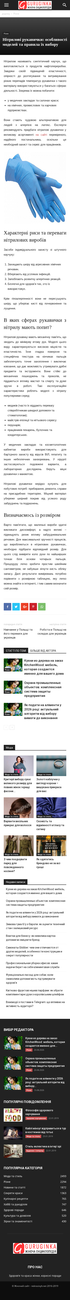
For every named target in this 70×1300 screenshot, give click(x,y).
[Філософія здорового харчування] (13, 1115)
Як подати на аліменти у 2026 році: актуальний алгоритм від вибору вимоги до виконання (35, 914)
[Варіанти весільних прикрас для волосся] (19, 807)
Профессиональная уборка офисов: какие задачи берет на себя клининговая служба (32, 965)
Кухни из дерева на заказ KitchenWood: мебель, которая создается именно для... (45, 1042)
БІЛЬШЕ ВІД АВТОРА (43, 650)
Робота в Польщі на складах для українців (52, 631)
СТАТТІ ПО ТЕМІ (16, 650)
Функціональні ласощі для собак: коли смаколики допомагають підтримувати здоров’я (30, 978)
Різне (16, 13)
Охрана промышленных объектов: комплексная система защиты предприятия (35, 902)
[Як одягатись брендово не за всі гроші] (51, 845)
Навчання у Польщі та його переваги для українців (18, 633)
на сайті (41, 134)
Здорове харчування (36, 1118)
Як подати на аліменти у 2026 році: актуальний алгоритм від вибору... (45, 1082)
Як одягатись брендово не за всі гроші (48, 863)
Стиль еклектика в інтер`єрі (43, 1146)
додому (6, 13)
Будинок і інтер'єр (35, 1150)
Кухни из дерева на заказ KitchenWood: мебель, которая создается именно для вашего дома (35, 891)
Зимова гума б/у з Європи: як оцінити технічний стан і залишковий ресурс (35, 926)
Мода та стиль (11, 774)
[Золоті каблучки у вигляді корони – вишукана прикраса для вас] (51, 765)
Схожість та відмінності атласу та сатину (50, 825)
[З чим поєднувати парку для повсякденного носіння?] (19, 845)
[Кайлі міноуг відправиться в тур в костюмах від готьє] (13, 1133)
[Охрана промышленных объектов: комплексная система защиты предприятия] (13, 687)
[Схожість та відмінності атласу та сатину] (51, 807)
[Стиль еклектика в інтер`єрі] (13, 1151)
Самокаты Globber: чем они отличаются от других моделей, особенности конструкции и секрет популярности (34, 951)
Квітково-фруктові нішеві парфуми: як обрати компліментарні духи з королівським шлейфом (35, 992)
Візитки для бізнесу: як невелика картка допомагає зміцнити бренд (30, 937)
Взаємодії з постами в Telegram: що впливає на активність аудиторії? (35, 1004)
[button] (65, 5)
